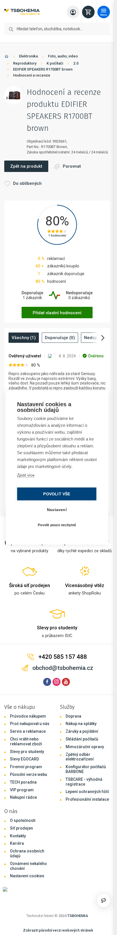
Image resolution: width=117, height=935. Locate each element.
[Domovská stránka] (6, 57)
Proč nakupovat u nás (29, 723)
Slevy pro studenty (27, 751)
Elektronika (28, 56)
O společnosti (22, 820)
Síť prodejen (21, 828)
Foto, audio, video (63, 56)
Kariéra (17, 843)
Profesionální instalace (87, 799)
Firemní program (26, 766)
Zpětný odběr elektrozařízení (80, 757)
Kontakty (18, 836)
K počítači (55, 63)
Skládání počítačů (82, 739)
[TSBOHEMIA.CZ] (22, 12)
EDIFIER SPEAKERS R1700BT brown (42, 69)
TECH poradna (23, 782)
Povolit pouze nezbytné (57, 525)
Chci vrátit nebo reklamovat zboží (26, 741)
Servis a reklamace (28, 731)
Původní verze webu (28, 774)
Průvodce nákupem (28, 716)
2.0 (75, 63)
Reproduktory (24, 63)
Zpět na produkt (26, 166)
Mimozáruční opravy (85, 746)
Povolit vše (56, 494)
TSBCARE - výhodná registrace (84, 781)
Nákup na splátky (81, 723)
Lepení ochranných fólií (87, 791)
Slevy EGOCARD (24, 759)
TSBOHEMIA (77, 916)
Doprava (73, 716)
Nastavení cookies (27, 876)
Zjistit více (25, 475)
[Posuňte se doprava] (98, 338)
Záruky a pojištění (82, 731)
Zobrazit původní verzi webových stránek (58, 930)
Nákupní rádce (23, 797)
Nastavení (57, 509)
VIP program (22, 790)
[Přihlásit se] (73, 12)
